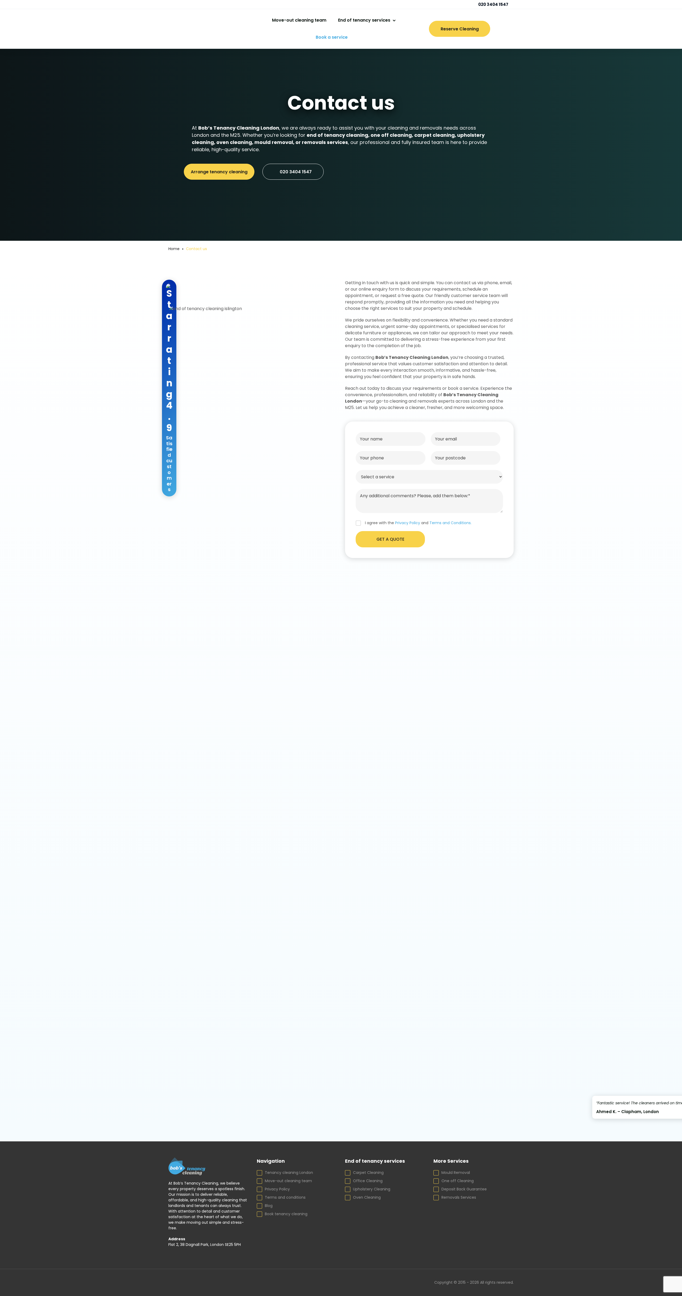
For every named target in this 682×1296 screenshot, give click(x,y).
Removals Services (458, 1197)
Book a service (332, 37)
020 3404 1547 (492, 4)
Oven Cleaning (367, 1197)
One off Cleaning (457, 1180)
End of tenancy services (364, 20)
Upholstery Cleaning (371, 1189)
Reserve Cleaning (460, 29)
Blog (269, 1205)
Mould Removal (455, 1172)
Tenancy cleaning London (289, 1172)
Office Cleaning (368, 1180)
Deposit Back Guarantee (464, 1189)
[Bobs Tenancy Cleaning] (204, 28)
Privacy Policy (277, 1189)
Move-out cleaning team (299, 20)
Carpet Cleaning (368, 1172)
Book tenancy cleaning (286, 1214)
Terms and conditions (285, 1197)
